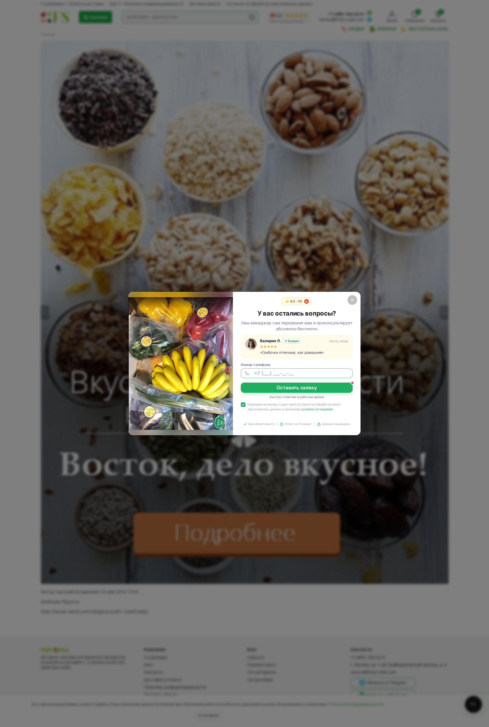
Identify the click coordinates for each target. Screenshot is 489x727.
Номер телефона (255, 365)
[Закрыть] (352, 300)
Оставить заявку (296, 388)
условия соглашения (317, 409)
